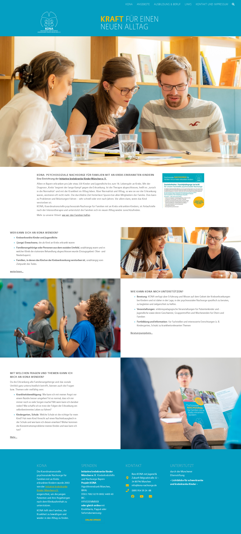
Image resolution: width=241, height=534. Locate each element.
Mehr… (13, 437)
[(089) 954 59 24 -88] (129, 490)
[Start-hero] (120, 101)
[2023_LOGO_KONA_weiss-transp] (49, 22)
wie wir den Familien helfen (76, 215)
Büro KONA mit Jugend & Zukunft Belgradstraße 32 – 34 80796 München (145, 478)
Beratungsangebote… (142, 333)
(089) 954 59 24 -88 (141, 490)
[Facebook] (133, 496)
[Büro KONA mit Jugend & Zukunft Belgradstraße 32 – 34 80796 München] (129, 477)
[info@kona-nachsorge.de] (129, 485)
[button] (233, 4)
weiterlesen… (16, 271)
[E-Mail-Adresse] (150, 496)
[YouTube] (142, 496)
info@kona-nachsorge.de (144, 485)
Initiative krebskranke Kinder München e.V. (83, 178)
